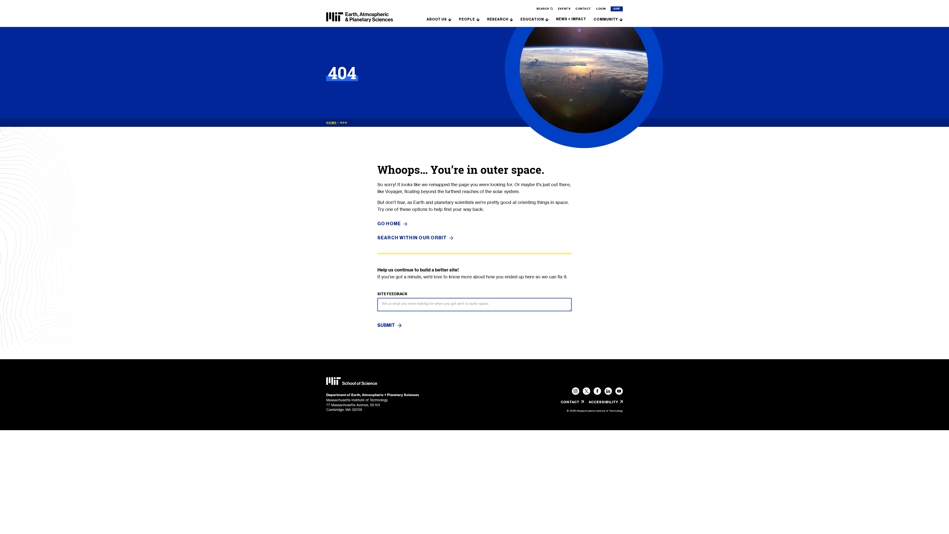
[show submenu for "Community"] (621, 19)
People (467, 19)
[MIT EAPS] (359, 17)
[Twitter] (586, 391)
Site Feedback (392, 294)
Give (616, 8)
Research (498, 19)
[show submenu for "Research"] (511, 19)
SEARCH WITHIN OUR (412, 238)
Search (542, 8)
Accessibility (606, 402)
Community (606, 19)
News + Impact (571, 19)
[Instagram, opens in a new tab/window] (575, 391)
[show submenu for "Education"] (547, 19)
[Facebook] (597, 391)
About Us (437, 19)
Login (601, 8)
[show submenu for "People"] (478, 19)
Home (331, 122)
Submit (386, 325)
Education (532, 19)
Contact (583, 8)
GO (389, 223)
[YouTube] (619, 391)
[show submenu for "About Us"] (450, 19)
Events (564, 8)
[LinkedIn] (608, 391)
